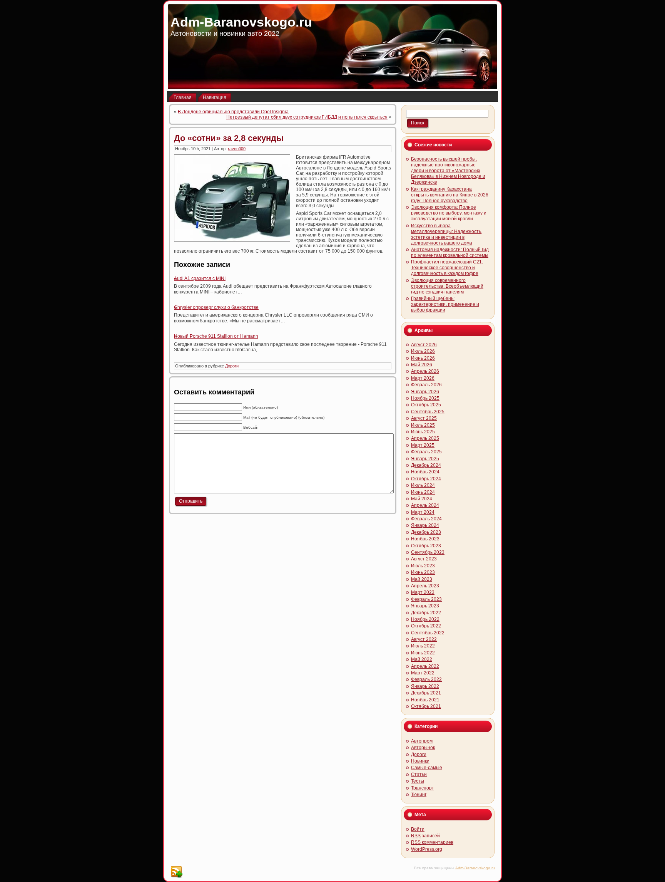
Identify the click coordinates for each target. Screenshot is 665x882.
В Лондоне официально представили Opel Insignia (233, 111)
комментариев (432, 842)
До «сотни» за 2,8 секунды (229, 138)
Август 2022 (424, 639)
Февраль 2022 (426, 679)
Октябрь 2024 (426, 478)
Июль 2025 (423, 425)
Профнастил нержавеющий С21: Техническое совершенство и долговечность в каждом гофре (447, 267)
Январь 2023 (425, 606)
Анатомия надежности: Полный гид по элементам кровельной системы (450, 252)
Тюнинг (418, 794)
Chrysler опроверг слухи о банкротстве (216, 307)
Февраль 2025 (426, 451)
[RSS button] (176, 872)
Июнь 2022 (423, 653)
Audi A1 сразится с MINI (200, 278)
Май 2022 (421, 659)
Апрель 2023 (425, 586)
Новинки (420, 761)
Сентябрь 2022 (427, 633)
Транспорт (422, 788)
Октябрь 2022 (426, 626)
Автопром (422, 741)
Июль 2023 (423, 565)
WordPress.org (426, 849)
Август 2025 (424, 418)
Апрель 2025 (425, 438)
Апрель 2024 (425, 505)
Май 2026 (421, 364)
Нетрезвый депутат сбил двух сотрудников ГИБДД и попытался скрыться (307, 117)
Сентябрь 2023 (427, 552)
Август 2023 (424, 559)
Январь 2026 (425, 391)
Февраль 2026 (426, 384)
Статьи (419, 774)
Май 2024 (421, 498)
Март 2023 (422, 592)
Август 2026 (424, 344)
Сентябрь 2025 (427, 411)
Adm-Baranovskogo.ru (241, 22)
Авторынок (423, 747)
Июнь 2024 (423, 492)
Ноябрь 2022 (425, 619)
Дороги (232, 366)
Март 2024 (422, 512)
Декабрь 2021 (426, 693)
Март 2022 (422, 673)
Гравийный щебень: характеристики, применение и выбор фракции (445, 304)
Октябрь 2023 (426, 545)
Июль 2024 (423, 485)
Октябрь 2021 (426, 706)
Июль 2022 (423, 646)
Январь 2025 (425, 458)
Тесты (417, 781)
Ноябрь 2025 (425, 398)
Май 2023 (421, 579)
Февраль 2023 (426, 599)
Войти (417, 829)
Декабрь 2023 (426, 532)
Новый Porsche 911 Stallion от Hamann (216, 336)
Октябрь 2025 (426, 404)
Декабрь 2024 (426, 465)
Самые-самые (426, 767)
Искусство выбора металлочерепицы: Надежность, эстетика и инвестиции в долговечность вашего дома (446, 234)
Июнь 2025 (423, 431)
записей (425, 835)
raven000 (237, 148)
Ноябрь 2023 (425, 539)
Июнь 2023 (423, 572)
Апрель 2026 (425, 371)
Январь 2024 (425, 525)
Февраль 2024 (426, 518)
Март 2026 (422, 378)
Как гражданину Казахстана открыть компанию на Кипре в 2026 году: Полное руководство (449, 194)
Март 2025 (422, 445)
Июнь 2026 (423, 358)
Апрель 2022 (425, 666)
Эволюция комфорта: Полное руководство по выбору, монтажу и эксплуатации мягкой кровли (448, 213)
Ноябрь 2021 (425, 700)
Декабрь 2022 (426, 612)
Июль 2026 (423, 351)
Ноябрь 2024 (425, 472)
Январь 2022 (425, 686)
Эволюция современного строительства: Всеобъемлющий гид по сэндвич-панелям (447, 286)
